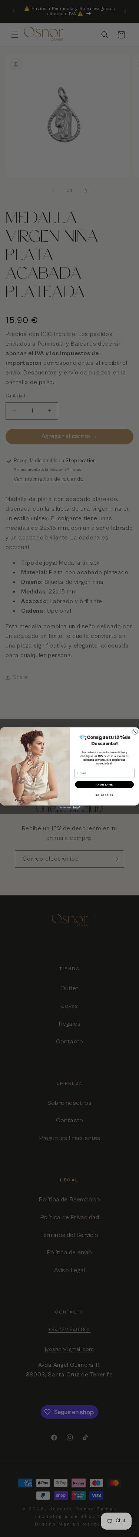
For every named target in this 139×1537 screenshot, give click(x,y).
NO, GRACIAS (104, 795)
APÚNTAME (104, 784)
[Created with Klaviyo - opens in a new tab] (69, 808)
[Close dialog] (134, 731)
